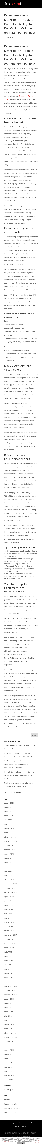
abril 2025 (8, 871)
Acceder (7, 1100)
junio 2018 (8, 905)
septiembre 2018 (10, 892)
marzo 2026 (8, 824)
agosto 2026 (9, 803)
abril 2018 (8, 914)
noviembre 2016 (10, 986)
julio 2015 (8, 1054)
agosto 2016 (9, 999)
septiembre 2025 (10, 850)
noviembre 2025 (10, 841)
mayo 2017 (8, 960)
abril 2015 (8, 1067)
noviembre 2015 (10, 1037)
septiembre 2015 (10, 1046)
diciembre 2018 (10, 879)
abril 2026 (8, 820)
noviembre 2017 (10, 935)
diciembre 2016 (10, 982)
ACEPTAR (21, 1143)
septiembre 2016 (10, 995)
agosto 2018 (9, 896)
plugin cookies (38, 1142)
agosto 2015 (9, 1050)
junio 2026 (8, 811)
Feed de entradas (11, 1104)
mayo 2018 (8, 909)
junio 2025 (8, 862)
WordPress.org (10, 1112)
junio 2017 (8, 956)
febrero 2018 (9, 922)
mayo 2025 (8, 867)
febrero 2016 (9, 1024)
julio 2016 (8, 1003)
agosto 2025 (9, 854)
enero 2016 (8, 1029)
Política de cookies (20, 1126)
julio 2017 (8, 952)
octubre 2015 (9, 1041)
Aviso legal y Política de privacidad (20, 1123)
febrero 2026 (9, 828)
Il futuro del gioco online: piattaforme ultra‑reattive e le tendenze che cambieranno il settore (18, 764)
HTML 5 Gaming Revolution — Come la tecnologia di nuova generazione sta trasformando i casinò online (19, 775)
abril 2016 (8, 1016)
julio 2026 (8, 807)
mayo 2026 (8, 815)
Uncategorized (8, 37)
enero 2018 (8, 926)
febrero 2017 (9, 973)
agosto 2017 (9, 948)
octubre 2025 (9, 845)
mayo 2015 (8, 1063)
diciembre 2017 (10, 931)
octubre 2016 (9, 990)
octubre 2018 (9, 888)
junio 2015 (8, 1058)
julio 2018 (8, 901)
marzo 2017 (8, 969)
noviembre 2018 (10, 884)
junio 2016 (8, 1007)
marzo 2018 (8, 918)
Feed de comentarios (12, 1108)
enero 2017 (8, 977)
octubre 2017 (9, 939)
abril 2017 (8, 965)
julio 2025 (8, 858)
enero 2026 (8, 833)
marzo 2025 (8, 875)
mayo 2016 (8, 1012)
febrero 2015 (9, 1076)
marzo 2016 (8, 1020)
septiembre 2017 (10, 943)
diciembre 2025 (10, 837)
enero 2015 (8, 1080)
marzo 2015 (8, 1071)
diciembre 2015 (10, 1033)
